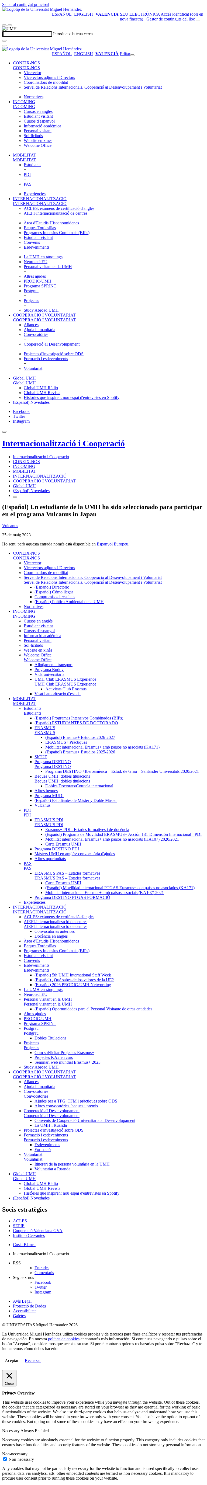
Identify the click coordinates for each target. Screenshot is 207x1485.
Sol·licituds (33, 135)
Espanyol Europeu (112, 544)
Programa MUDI (49, 795)
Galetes (19, 1315)
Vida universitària (49, 674)
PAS (28, 184)
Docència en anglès (51, 936)
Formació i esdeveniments (46, 358)
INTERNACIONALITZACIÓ (40, 198)
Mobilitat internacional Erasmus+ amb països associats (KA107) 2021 (104, 892)
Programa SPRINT (40, 286)
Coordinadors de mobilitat (46, 82)
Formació (42, 1149)
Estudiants (32, 164)
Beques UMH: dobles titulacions (62, 776)
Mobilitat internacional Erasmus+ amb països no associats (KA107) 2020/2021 (112, 839)
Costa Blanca (24, 1244)
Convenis (32, 242)
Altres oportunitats (50, 858)
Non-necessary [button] (14, 1454)
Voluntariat (33, 368)
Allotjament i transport (53, 664)
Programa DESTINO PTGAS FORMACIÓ (72, 897)
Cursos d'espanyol (39, 121)
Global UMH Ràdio (41, 387)
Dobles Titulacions (50, 1038)
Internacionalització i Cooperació (63, 443)
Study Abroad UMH (41, 310)
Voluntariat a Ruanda (52, 1169)
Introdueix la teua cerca (73, 34)
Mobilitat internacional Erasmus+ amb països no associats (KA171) (102, 747)
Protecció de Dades (29, 1306)
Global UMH (24, 378)
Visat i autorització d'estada (57, 693)
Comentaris (44, 1272)
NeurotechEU (35, 261)
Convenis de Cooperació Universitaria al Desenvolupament (84, 1120)
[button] (26, 67)
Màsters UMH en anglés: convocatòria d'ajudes (74, 853)
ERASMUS (44, 727)
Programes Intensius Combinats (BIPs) (56, 232)
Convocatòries (36, 334)
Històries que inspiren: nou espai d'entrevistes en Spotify (71, 397)
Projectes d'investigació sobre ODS (54, 354)
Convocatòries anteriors (54, 931)
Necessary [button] (11, 1430)
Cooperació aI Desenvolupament (52, 344)
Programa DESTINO (52, 761)
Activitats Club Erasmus (66, 689)
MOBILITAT (24, 155)
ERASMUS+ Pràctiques (66, 742)
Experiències (35, 194)
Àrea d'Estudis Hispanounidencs (51, 223)
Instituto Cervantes (29, 1235)
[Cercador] (198, 20)
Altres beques (46, 790)
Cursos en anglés (38, 111)
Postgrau (31, 290)
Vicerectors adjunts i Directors (49, 77)
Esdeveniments (36, 247)
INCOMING (24, 101)
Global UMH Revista (42, 392)
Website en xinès (38, 140)
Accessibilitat (24, 1311)
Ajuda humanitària (39, 329)
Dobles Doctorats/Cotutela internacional (79, 786)
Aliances (31, 324)
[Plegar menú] (132, 55)
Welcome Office (37, 145)
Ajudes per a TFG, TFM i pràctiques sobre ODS (75, 1101)
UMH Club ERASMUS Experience (65, 679)
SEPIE (19, 1225)
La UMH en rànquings (43, 257)
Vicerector (32, 72)
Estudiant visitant (38, 116)
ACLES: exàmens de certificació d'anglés (59, 208)
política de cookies (64, 1339)
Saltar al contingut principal (25, 4)
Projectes (31, 300)
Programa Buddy (49, 669)
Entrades (41, 1267)
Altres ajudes (35, 276)
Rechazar (33, 1360)
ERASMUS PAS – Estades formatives (67, 873)
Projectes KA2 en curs (53, 1057)
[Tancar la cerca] (4, 45)
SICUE (40, 756)
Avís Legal (22, 1301)
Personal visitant (37, 130)
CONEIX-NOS (26, 63)
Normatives (33, 97)
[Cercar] (4, 40)
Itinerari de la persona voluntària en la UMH (72, 1164)
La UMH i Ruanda (50, 1125)
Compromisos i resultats (54, 596)
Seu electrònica (140, 14)
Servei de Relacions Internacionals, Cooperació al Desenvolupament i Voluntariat (93, 87)
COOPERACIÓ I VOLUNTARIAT (44, 315)
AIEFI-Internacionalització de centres (55, 213)
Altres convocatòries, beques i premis (66, 1106)
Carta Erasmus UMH (63, 844)
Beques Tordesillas (40, 227)
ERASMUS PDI (48, 820)
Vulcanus (10, 525)
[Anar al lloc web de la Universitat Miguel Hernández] (42, 9)
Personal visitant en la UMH (48, 266)
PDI (27, 174)
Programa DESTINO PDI (56, 849)
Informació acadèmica (42, 126)
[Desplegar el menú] (10, 25)
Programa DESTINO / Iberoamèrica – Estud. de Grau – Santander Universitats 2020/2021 (122, 771)
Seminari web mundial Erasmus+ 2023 (67, 1062)
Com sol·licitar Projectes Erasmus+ (64, 1052)
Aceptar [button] (11, 1360)
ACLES (20, 1221)
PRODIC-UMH (37, 281)
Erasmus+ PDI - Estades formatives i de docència (87, 829)
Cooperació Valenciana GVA (38, 1230)
